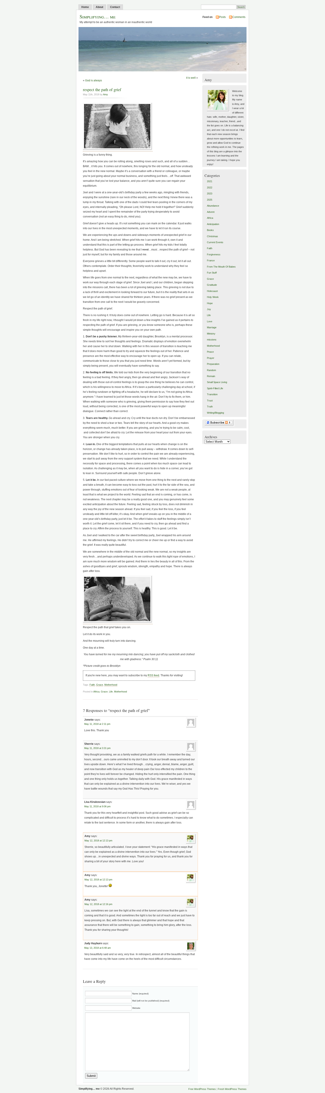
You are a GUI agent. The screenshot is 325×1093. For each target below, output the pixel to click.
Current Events (215, 242)
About (99, 7)
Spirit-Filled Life (215, 388)
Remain (211, 376)
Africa (96, 691)
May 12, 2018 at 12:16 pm (98, 904)
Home (85, 7)
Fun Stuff (212, 272)
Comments (238, 17)
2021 (209, 181)
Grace (99, 684)
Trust (210, 400)
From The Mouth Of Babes (221, 266)
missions (211, 339)
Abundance (213, 205)
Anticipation (213, 224)
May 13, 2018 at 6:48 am (97, 947)
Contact (115, 7)
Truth (210, 406)
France (211, 260)
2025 (209, 199)
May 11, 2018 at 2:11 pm (97, 724)
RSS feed (153, 675)
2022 (209, 187)
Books (210, 230)
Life (111, 691)
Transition (212, 394)
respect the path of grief (102, 89)
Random (211, 370)
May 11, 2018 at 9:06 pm (97, 806)
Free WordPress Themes (202, 1089)
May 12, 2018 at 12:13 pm (98, 840)
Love (209, 321)
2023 (209, 193)
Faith (92, 684)
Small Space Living (217, 382)
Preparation (213, 364)
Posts (222, 17)
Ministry (211, 333)
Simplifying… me (97, 16)
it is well (191, 77)
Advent (210, 212)
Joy (209, 309)
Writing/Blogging (215, 412)
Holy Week (213, 297)
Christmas (212, 236)
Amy (105, 94)
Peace (210, 351)
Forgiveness (213, 254)
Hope (210, 303)
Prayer (210, 358)
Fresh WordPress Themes (232, 1089)
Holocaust (212, 291)
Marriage (211, 327)
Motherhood (110, 684)
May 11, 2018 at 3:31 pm (97, 748)
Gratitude (212, 285)
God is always (93, 80)
